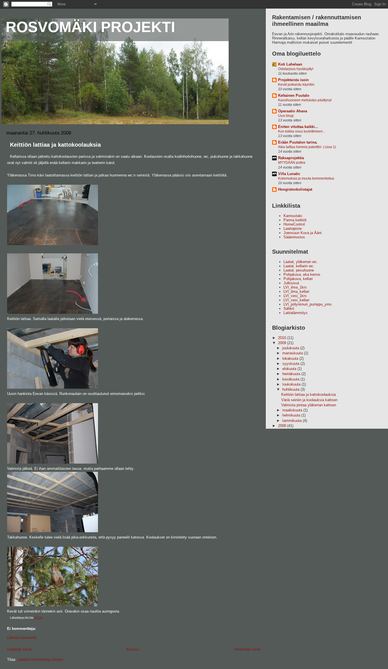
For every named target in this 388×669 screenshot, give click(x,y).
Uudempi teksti (19, 649)
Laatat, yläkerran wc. (300, 262)
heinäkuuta (291, 374)
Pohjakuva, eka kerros (301, 274)
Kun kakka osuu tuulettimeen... (301, 131)
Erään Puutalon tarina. (298, 142)
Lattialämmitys (295, 313)
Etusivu (133, 649)
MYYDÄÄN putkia (291, 163)
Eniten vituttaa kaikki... (298, 127)
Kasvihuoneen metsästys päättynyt (304, 100)
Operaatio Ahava (292, 111)
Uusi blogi (286, 116)
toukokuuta (292, 384)
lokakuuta (290, 358)
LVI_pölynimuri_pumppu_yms (307, 304)
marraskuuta (293, 353)
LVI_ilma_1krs (295, 287)
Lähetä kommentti (22, 638)
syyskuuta (291, 363)
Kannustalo (292, 216)
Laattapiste (292, 228)
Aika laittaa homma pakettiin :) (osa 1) (307, 147)
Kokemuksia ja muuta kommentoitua (306, 178)
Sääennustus (294, 237)
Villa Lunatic (289, 174)
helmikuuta (291, 415)
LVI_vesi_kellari (296, 300)
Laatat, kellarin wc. (298, 266)
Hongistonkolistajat (295, 189)
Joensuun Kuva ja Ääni (302, 233)
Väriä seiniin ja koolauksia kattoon (309, 400)
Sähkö (288, 308)
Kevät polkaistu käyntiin (296, 85)
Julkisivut (291, 283)
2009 (282, 343)
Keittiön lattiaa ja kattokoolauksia (308, 394)
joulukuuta (291, 348)
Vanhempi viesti (247, 649)
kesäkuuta (291, 379)
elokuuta (289, 369)
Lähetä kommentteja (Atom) (40, 659)
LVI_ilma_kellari (296, 291)
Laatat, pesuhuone (298, 270)
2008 (282, 426)
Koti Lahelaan (290, 64)
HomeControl (294, 224)
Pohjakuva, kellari (298, 279)
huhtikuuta (291, 389)
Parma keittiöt (294, 220)
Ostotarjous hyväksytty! (295, 69)
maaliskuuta (292, 410)
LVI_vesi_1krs (295, 296)
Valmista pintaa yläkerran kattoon (308, 405)
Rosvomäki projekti (90, 27)
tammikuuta (292, 420)
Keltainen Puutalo (293, 95)
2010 (282, 338)
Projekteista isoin (293, 80)
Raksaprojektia (291, 158)
